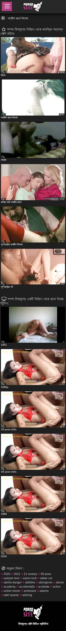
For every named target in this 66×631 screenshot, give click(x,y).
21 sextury (30, 574)
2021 (17, 574)
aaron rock (30, 578)
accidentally (27, 586)
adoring (27, 595)
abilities (30, 582)
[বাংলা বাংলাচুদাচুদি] (33, 6)
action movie (12, 590)
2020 (7, 574)
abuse (60, 582)
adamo (44, 590)
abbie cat (46, 578)
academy (10, 586)
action (57, 586)
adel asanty (11, 595)
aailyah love (11, 578)
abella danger (13, 582)
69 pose (46, 574)
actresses (30, 590)
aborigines (45, 582)
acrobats (43, 586)
